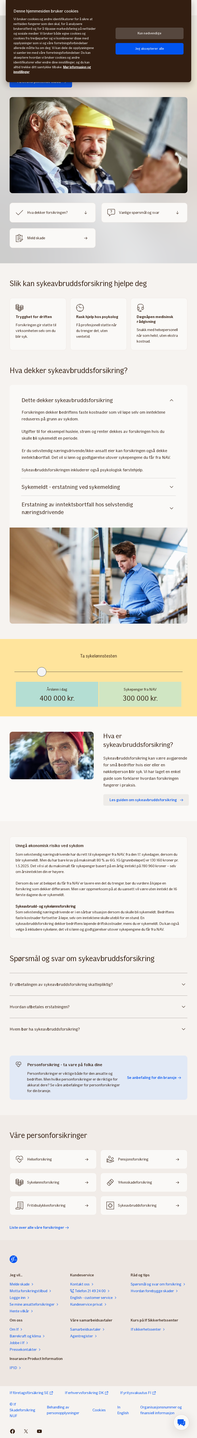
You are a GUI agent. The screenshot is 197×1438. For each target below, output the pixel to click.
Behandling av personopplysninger (63, 1410)
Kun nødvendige (149, 33)
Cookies (99, 1410)
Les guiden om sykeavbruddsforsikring (143, 800)
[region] (98, 41)
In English (123, 1410)
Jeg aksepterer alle (149, 49)
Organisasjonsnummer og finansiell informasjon (161, 1410)
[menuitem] (181, 1422)
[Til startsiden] (13, 1259)
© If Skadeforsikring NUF (22, 1410)
